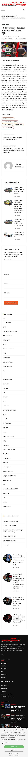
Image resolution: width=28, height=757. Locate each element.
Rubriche (6, 445)
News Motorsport (8, 436)
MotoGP (5, 428)
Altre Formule (7, 336)
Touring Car (6, 467)
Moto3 (5, 419)
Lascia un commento (20, 38)
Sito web (7, 293)
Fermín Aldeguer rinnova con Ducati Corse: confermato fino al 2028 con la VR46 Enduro (18, 708)
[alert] (14, 742)
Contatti (5, 545)
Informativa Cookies (9, 541)
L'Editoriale (6, 406)
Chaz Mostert (9, 119)
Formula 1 (6, 384)
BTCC (5, 344)
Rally (4, 441)
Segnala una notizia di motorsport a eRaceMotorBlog (13, 531)
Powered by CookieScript (14, 755)
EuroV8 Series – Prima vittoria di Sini (19, 234)
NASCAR (5, 432)
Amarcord (6, 340)
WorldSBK (6, 493)
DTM (4, 353)
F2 (4, 371)
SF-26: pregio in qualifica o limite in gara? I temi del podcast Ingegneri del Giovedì (19, 619)
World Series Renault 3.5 (10, 489)
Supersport (6, 458)
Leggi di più (12, 737)
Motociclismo (7, 423)
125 (4, 318)
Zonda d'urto (7, 506)
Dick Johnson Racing (11, 122)
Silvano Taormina (8, 38)
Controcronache (8, 349)
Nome (6, 274)
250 (4, 327)
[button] (14, 753)
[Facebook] (2, 654)
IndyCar (5, 397)
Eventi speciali (7, 366)
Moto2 (5, 414)
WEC (4, 484)
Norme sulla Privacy (9, 536)
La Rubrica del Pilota (9, 410)
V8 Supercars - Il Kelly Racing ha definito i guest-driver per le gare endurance (13, 151)
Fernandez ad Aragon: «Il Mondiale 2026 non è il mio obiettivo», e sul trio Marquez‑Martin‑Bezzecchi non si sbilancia (18, 718)
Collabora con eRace (9, 525)
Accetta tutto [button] (13, 746)
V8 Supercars (5, 24)
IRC (4, 401)
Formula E (6, 388)
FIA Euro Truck (7, 379)
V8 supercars (8, 127)
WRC (4, 498)
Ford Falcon (8, 124)
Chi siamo (4, 685)
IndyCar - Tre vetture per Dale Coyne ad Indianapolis (12, 139)
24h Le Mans (7, 323)
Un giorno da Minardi (9, 476)
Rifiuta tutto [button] (14, 750)
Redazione (4, 688)
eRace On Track (8, 362)
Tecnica (5, 463)
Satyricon (6, 454)
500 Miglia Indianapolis (10, 331)
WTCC (5, 502)
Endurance (6, 358)
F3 (4, 375)
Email (6, 284)
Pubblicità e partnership (10, 521)
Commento (8, 260)
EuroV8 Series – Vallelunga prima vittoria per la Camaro (19, 222)
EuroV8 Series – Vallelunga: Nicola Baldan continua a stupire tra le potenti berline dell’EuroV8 (19, 206)
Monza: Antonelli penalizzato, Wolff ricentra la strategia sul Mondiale (18, 601)
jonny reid (19, 124)
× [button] (26, 728)
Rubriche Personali (9, 449)
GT (4, 393)
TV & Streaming (8, 471)
